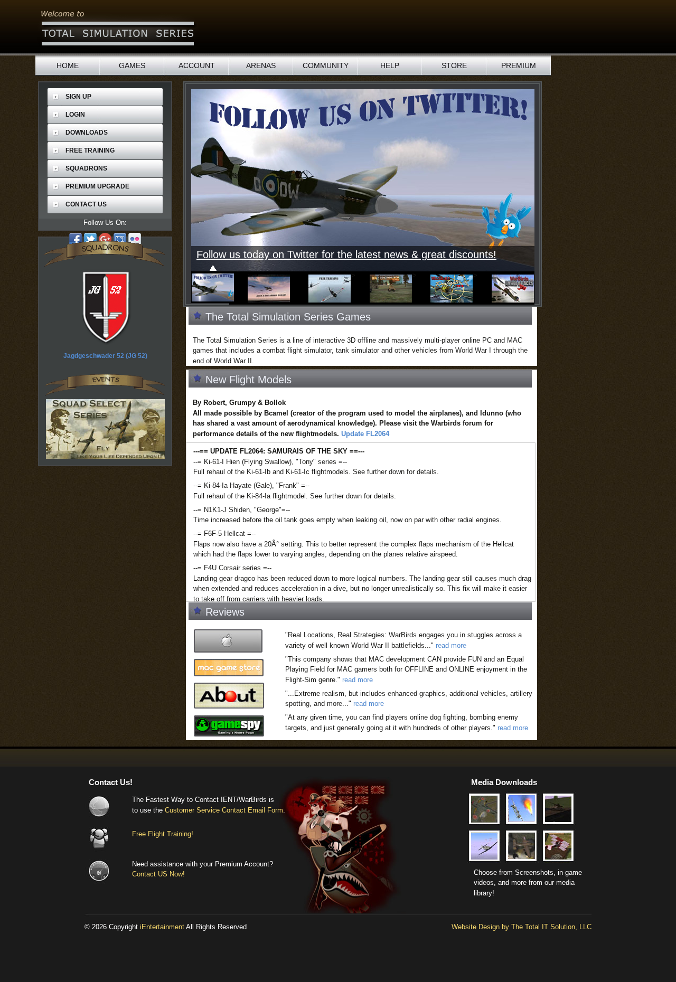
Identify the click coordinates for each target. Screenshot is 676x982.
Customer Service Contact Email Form (224, 810)
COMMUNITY (326, 65)
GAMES (132, 65)
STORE (454, 65)
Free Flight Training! (162, 834)
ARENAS (261, 65)
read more (451, 645)
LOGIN (75, 114)
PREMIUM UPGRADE (97, 186)
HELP (389, 65)
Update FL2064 (365, 434)
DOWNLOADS (86, 132)
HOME (68, 65)
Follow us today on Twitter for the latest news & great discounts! (337, 254)
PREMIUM (518, 65)
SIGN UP (78, 96)
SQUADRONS (86, 168)
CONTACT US (86, 204)
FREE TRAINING (90, 150)
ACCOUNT (197, 65)
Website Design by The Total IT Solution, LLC (522, 927)
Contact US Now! (158, 874)
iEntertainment (162, 927)
